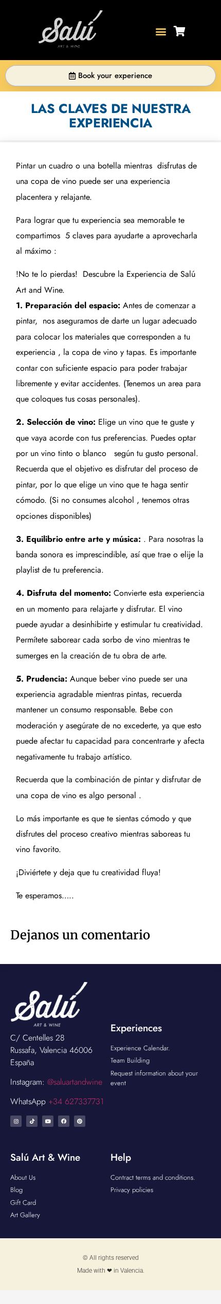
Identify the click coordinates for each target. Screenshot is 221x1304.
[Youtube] (47, 1121)
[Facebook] (63, 1121)
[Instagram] (16, 1121)
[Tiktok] (32, 1121)
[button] (161, 31)
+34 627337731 (76, 1101)
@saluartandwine (74, 1082)
